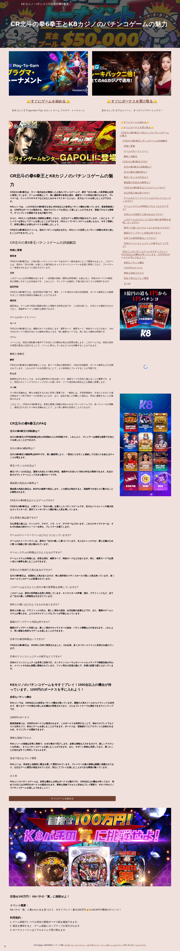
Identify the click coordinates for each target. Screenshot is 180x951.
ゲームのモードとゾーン (136, 151)
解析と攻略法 (130, 156)
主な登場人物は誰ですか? (137, 193)
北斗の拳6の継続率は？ (136, 172)
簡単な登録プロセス (134, 273)
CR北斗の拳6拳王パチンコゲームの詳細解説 (144, 140)
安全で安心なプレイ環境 (136, 278)
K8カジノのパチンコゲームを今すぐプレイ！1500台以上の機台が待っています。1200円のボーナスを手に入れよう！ (145, 254)
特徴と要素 (129, 146)
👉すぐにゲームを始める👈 (135, 122)
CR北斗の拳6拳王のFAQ (134, 161)
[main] (90, 24)
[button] (5, 946)
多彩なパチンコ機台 (134, 262)
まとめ (127, 283)
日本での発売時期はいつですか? (140, 238)
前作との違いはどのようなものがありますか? (147, 227)
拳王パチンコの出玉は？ (136, 177)
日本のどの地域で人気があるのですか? (143, 214)
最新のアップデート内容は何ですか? (142, 233)
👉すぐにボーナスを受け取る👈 (137, 127)
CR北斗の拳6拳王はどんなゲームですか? (145, 187)
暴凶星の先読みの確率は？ (137, 182)
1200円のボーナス (133, 267)
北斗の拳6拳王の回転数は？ (138, 167)
